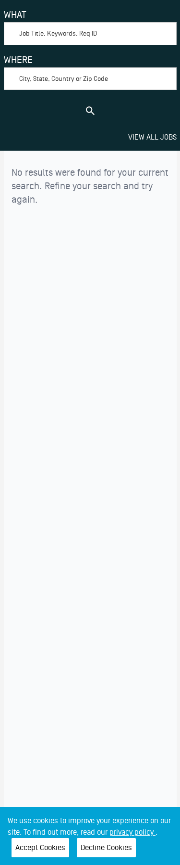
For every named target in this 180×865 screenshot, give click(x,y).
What (15, 15)
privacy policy (132, 832)
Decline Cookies (106, 847)
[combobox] (90, 26)
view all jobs (152, 137)
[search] (90, 111)
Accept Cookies (40, 847)
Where (18, 60)
